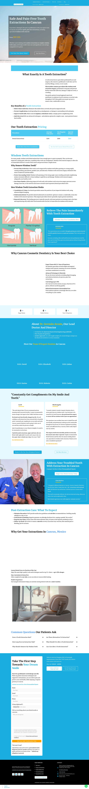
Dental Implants (40, 771)
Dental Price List (40, 773)
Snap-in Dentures (40, 767)
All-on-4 (38, 765)
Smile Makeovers (40, 769)
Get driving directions (63, 769)
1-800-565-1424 (62, 771)
